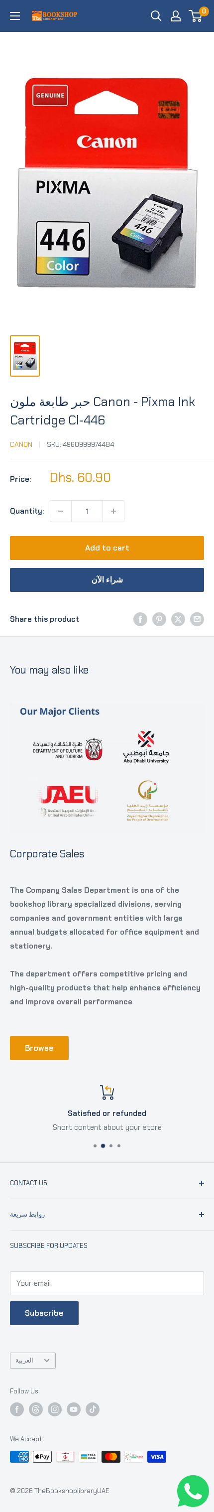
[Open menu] (15, 16)
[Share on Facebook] (140, 619)
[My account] (176, 15)
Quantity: (27, 511)
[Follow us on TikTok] (93, 1409)
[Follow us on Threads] (36, 1409)
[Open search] (156, 15)
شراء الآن (107, 579)
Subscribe (44, 1313)
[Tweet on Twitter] (178, 619)
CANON (21, 444)
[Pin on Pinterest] (159, 619)
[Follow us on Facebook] (17, 1409)
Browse (39, 1048)
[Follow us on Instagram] (55, 1409)
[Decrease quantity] (60, 511)
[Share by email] (197, 619)
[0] (196, 16)
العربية (24, 1360)
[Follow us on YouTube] (74, 1409)
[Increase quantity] (113, 511)
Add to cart (107, 548)
